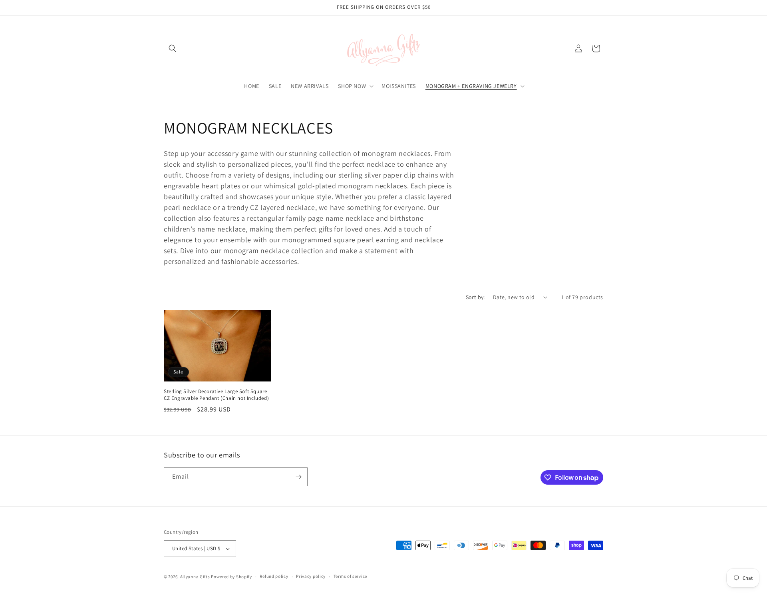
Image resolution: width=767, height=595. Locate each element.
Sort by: (475, 297)
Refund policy (274, 576)
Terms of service (350, 576)
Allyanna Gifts (195, 576)
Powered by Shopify (231, 576)
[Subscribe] (298, 476)
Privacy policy (311, 576)
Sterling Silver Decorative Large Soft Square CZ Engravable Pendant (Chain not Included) (216, 394)
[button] (172, 48)
